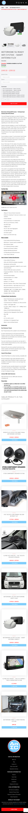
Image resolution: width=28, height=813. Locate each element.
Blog (14, 761)
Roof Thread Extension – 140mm (12, 90)
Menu (26, 3)
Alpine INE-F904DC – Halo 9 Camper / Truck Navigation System (14, 679)
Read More (3, 66)
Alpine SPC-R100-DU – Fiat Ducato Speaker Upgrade (14, 556)
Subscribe (14, 809)
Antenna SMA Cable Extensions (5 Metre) (13, 96)
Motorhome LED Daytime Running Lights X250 (14, 597)
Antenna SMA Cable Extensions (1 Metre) (13, 95)
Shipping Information (14, 784)
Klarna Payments (14, 796)
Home (2, 7)
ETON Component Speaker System (14, 473)
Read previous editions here (19, 804)
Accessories (4, 86)
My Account (14, 779)
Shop (7, 7)
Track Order (14, 777)
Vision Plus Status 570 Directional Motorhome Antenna (14, 433)
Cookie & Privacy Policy (14, 792)
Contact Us (14, 764)
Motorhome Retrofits (15, 7)
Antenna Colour (4, 74)
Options (2, 79)
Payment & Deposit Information (14, 794)
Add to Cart (14, 103)
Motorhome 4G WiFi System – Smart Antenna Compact (14, 638)
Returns (14, 774)
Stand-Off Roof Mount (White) (11, 92)
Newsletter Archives (14, 769)
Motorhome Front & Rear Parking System (14, 720)
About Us (14, 759)
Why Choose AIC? (14, 766)
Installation (14, 781)
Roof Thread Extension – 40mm (11, 88)
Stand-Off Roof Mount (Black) (11, 93)
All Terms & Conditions (14, 789)
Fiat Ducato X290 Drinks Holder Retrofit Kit (14, 515)
